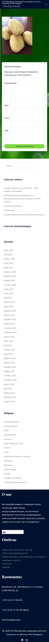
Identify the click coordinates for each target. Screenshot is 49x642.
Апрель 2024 (9, 302)
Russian (10, 532)
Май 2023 (8, 345)
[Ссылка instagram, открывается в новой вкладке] (27, 640)
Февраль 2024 (10, 311)
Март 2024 (8, 306)
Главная (6, 567)
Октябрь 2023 (10, 328)
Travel (6, 430)
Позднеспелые (10, 469)
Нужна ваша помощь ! (13, 206)
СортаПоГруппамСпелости (15, 482)
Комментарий (10, 83)
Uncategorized (10, 435)
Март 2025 (8, 267)
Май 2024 (8, 298)
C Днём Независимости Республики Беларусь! (24, 215)
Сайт (6, 130)
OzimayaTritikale (10, 426)
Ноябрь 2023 (9, 324)
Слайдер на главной (12, 478)
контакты (8, 439)
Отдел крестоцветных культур (17, 456)
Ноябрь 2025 (9, 259)
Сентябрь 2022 (10, 380)
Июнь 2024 (8, 293)
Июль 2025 (8, 263)
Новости (7, 448)
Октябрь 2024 (10, 285)
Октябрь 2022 (10, 376)
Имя (7, 105)
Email (7, 118)
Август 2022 (9, 384)
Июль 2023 (8, 341)
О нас (6, 452)
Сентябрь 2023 (10, 332)
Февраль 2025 (10, 272)
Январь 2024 (9, 315)
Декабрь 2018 (10, 397)
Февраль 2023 (10, 358)
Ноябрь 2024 (9, 280)
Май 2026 (8, 254)
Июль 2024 (8, 289)
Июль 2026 (8, 250)
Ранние (7, 474)
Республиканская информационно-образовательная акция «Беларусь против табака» (22, 198)
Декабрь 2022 (10, 367)
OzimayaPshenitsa (11, 422)
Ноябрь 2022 (9, 371)
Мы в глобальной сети (13, 443)
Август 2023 (9, 337)
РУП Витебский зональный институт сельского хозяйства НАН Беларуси (21, 2)
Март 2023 (8, 354)
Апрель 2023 (9, 350)
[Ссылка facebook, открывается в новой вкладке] (22, 640)
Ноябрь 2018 (9, 401)
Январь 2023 (9, 362)
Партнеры (8, 461)
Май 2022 (8, 389)
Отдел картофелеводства (14, 553)
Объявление (9, 210)
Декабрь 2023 (10, 319)
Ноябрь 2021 (9, 393)
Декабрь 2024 (10, 276)
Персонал (8, 465)
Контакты (6, 563)
